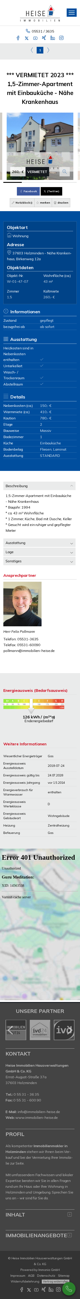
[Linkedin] (53, 38)
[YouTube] (35, 38)
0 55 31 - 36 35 (26, 1094)
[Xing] (44, 38)
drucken (62, 202)
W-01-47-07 (17, 281)
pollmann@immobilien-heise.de (29, 650)
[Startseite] (40, 12)
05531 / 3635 (43, 31)
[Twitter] (27, 38)
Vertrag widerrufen (55, 1281)
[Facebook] (18, 38)
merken (44, 202)
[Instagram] (61, 38)
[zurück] (11, 1030)
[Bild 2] (31, 182)
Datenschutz (46, 1276)
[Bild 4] (67, 182)
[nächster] (69, 1030)
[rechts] (48, 50)
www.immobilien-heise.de (36, 1117)
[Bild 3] (49, 182)
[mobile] (72, 12)
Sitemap (64, 1276)
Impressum (17, 1276)
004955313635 (69, 1288)
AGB (31, 1276)
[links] (31, 50)
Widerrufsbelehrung (25, 1281)
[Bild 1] (12, 182)
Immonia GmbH (49, 1270)
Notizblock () (23, 202)
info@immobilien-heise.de (39, 1111)
